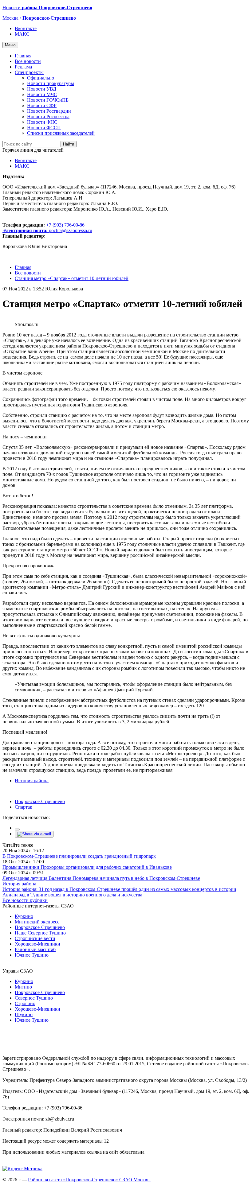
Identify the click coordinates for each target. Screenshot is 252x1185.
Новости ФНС (42, 122)
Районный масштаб (35, 949)
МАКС (22, 34)
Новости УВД (41, 88)
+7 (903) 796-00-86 (43, 227)
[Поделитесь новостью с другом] (34, 834)
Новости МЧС (42, 94)
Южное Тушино (32, 955)
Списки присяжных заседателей (61, 133)
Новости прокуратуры (50, 83)
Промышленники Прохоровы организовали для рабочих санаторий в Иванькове (87, 867)
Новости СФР (42, 105)
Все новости (28, 61)
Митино (23, 986)
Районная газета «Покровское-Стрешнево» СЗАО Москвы (89, 1179)
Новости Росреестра (48, 116)
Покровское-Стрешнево (40, 801)
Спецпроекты (29, 72)
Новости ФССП (44, 127)
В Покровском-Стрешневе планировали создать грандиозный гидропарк (79, 856)
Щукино (24, 1014)
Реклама (23, 66)
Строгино (25, 1003)
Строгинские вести (35, 938)
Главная (23, 55)
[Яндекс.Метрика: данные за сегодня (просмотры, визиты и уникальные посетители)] (22, 1168)
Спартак (23, 807)
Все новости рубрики (25, 900)
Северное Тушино (34, 997)
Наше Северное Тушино (40, 932)
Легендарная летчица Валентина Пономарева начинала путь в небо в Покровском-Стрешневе (101, 878)
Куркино (24, 916)
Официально (40, 77)
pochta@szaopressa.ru (70, 230)
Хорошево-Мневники (37, 943)
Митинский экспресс (37, 921)
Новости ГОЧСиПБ (48, 100)
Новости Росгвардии (49, 111)
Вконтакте (26, 28)
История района (32, 780)
